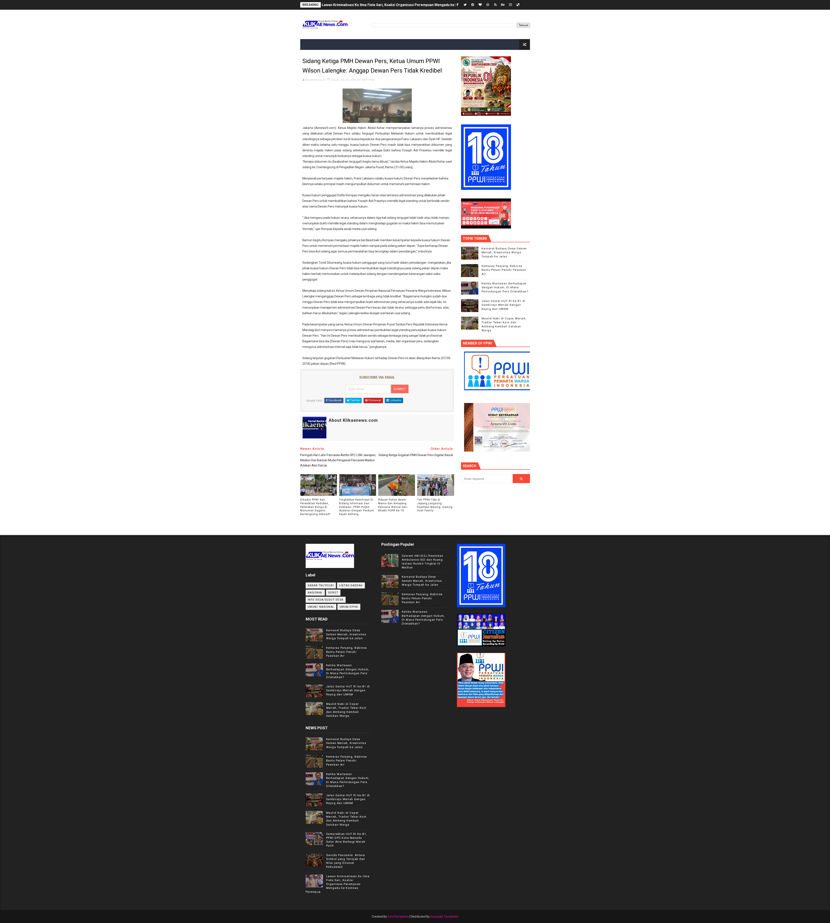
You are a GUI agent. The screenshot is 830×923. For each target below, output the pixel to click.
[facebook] (457, 5)
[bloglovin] (480, 5)
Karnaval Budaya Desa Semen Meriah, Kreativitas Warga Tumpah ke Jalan (504, 252)
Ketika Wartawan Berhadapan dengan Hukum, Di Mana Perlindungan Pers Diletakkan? (505, 287)
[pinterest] (472, 5)
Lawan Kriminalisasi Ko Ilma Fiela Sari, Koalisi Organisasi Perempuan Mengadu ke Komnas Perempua (338, 884)
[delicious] (518, 5)
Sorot (333, 592)
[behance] (503, 5)
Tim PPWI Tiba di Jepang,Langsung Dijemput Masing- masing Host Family (435, 505)
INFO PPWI (368, 79)
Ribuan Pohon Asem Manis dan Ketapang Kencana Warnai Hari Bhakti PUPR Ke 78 (392, 505)
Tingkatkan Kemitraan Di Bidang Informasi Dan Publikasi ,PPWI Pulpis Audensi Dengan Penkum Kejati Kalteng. (356, 507)
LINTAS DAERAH (351, 585)
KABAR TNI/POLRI (321, 585)
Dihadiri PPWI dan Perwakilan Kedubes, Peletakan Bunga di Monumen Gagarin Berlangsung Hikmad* (315, 507)
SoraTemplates (398, 916)
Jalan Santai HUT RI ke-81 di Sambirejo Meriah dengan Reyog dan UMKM (380, 5)
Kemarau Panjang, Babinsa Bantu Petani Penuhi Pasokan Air (504, 269)
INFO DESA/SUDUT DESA (325, 599)
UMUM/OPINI (349, 606)
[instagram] (510, 5)
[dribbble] (488, 5)
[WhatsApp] (525, 5)
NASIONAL (315, 592)
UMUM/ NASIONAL (321, 606)
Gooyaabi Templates (444, 916)
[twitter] (465, 5)
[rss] (495, 5)
